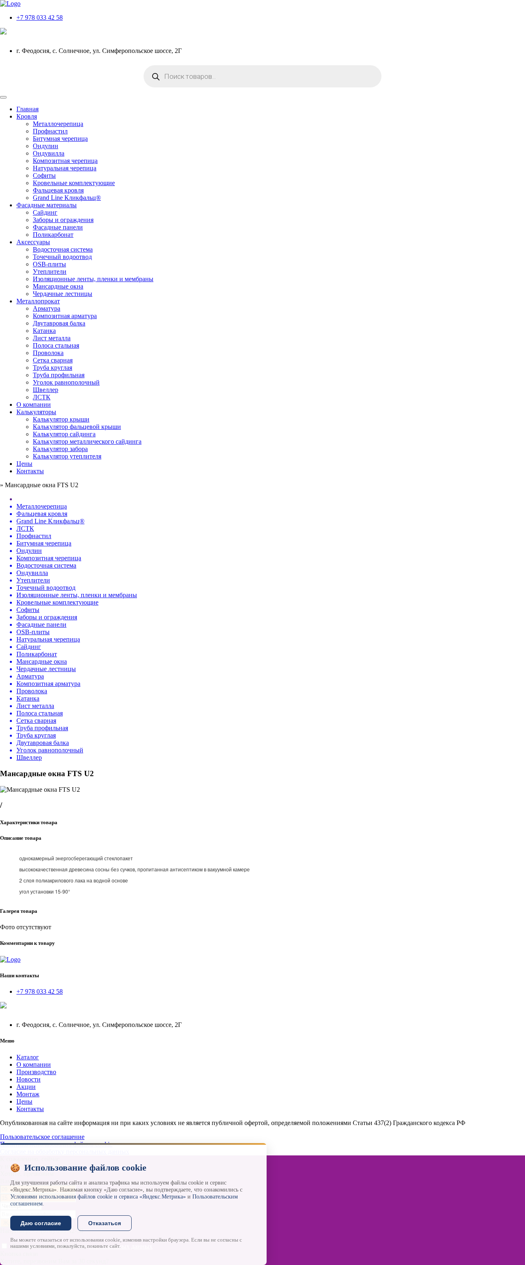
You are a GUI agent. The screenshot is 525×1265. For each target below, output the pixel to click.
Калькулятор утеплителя (67, 456)
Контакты (30, 471)
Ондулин (45, 145)
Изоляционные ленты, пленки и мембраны (93, 278)
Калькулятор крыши (61, 419)
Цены (24, 463)
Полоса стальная (56, 345)
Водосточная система (63, 249)
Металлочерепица (58, 123)
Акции (26, 1086)
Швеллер (45, 389)
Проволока (48, 352)
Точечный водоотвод (62, 256)
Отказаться (104, 1223)
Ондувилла (48, 153)
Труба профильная (58, 374)
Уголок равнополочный (66, 382)
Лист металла (52, 338)
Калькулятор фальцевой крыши (77, 426)
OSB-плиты (49, 264)
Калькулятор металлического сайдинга (87, 441)
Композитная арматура (65, 315)
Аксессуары (33, 241)
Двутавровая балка (59, 323)
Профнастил (50, 131)
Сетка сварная (53, 360)
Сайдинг (45, 212)
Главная (27, 108)
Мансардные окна (58, 286)
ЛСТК (41, 397)
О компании (33, 404)
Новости (28, 1079)
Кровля (26, 116)
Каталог (27, 1057)
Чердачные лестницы (62, 293)
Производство (36, 1071)
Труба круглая (52, 367)
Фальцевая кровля (58, 190)
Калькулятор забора (60, 448)
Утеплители (49, 271)
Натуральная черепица (64, 168)
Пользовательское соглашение (42, 1136)
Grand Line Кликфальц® (67, 197)
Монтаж (27, 1094)
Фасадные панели (58, 227)
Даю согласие (41, 1223)
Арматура (46, 308)
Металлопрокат (38, 301)
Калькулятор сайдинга (64, 434)
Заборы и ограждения (63, 219)
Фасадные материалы (46, 205)
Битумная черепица (60, 138)
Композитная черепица (65, 160)
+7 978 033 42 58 (39, 17)
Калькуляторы (36, 411)
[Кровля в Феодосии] (10, 3)
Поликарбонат (53, 234)
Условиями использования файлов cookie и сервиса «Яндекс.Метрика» (98, 1197)
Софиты (44, 175)
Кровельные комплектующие (74, 182)
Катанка (44, 330)
